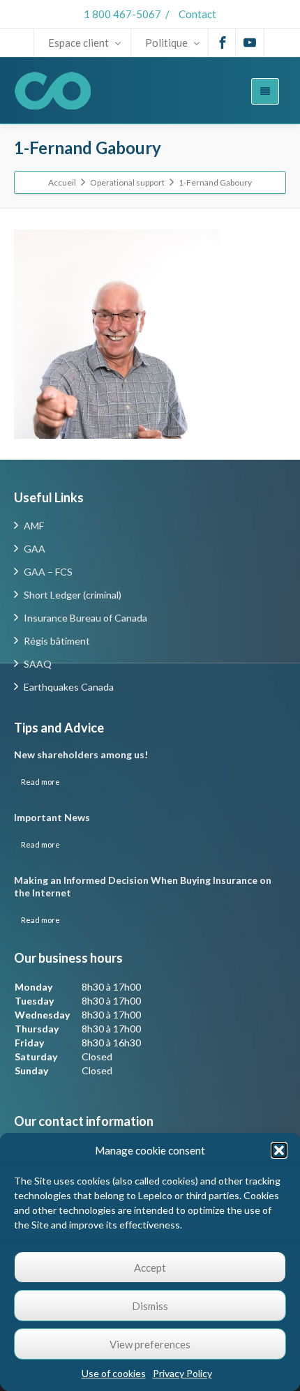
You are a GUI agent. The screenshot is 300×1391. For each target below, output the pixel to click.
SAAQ (38, 664)
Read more (40, 781)
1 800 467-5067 (122, 14)
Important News (52, 817)
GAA (34, 549)
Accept (150, 1267)
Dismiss (150, 1306)
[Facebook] (223, 43)
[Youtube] (250, 43)
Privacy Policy (182, 1373)
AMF (34, 526)
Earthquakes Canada (69, 687)
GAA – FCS (48, 572)
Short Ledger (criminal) (72, 595)
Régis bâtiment (57, 641)
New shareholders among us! (81, 754)
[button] (279, 1150)
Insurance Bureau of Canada (85, 618)
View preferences (150, 1344)
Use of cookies (114, 1373)
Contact (197, 14)
